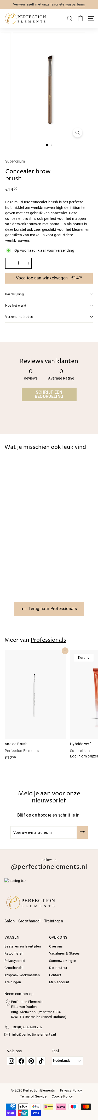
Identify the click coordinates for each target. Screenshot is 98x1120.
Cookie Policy (62, 1096)
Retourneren (14, 953)
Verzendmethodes (19, 317)
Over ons (56, 946)
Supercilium (15, 161)
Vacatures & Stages (64, 953)
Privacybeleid (14, 961)
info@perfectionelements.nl (34, 1034)
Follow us (49, 864)
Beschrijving (14, 294)
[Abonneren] (82, 832)
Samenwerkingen (62, 961)
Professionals (48, 640)
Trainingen (12, 982)
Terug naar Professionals (52, 608)
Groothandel (14, 968)
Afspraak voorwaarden (22, 975)
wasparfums (75, 4)
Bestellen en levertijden (22, 946)
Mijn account (59, 982)
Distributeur (58, 968)
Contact (55, 975)
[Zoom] (77, 132)
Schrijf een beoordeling (49, 394)
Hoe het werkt (15, 305)
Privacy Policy (71, 1090)
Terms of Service (33, 1096)
